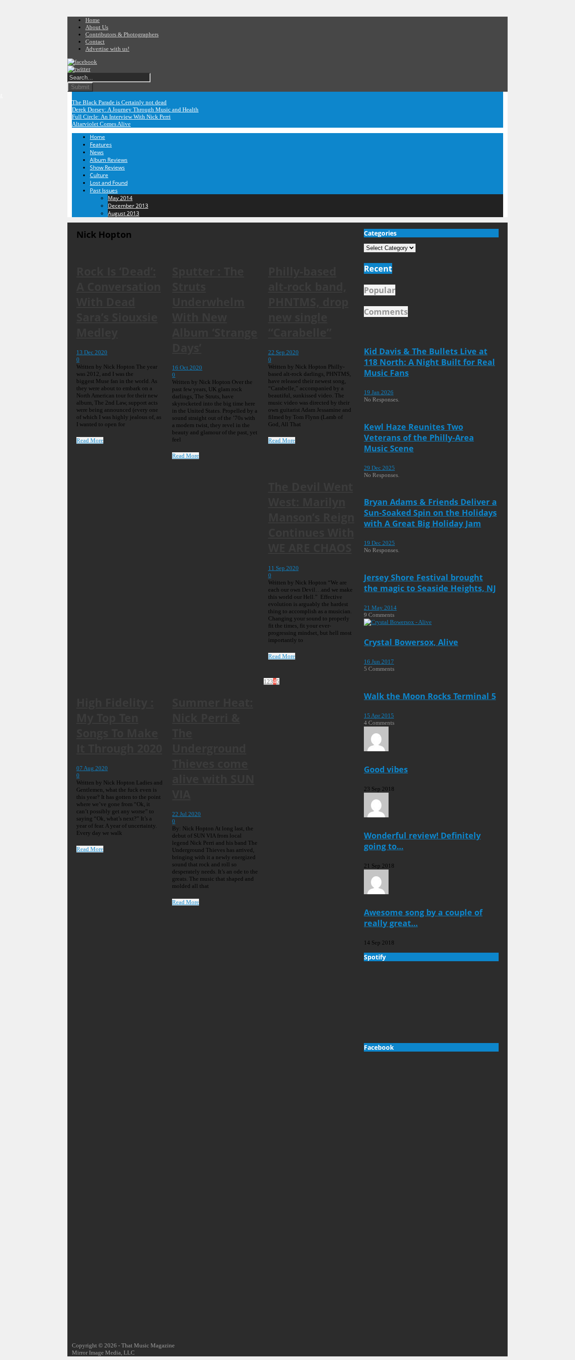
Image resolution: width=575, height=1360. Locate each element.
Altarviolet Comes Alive (101, 123)
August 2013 (123, 213)
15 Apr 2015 (379, 715)
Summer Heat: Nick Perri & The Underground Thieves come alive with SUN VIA (213, 748)
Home (92, 20)
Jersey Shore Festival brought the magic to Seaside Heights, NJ (430, 582)
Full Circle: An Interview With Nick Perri (121, 116)
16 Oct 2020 (187, 367)
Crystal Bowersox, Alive (411, 642)
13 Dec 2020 (91, 352)
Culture (99, 175)
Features (101, 144)
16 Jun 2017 (379, 661)
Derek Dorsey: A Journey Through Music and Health (135, 109)
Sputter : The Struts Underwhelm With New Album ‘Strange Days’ (214, 309)
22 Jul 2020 (186, 814)
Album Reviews (109, 160)
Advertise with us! (107, 48)
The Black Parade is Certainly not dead (119, 102)
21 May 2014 (380, 607)
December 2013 (128, 206)
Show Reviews (107, 167)
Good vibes (386, 769)
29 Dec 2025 (379, 467)
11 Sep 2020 (283, 568)
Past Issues (104, 190)
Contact (95, 41)
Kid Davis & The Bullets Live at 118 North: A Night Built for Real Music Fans (429, 362)
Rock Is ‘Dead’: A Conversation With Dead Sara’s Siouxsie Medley (118, 301)
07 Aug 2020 (92, 768)
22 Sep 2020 (283, 352)
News (97, 152)
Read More (89, 440)
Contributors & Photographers (122, 34)
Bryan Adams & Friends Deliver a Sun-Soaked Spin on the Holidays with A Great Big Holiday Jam (430, 512)
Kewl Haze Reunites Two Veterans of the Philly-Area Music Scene (419, 437)
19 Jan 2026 (379, 392)
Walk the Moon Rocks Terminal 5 (430, 696)
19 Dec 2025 (379, 543)
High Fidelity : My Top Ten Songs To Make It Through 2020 (119, 725)
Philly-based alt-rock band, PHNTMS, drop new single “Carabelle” (308, 301)
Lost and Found (109, 183)
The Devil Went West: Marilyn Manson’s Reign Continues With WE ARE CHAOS (311, 517)
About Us (96, 27)
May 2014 (120, 198)
